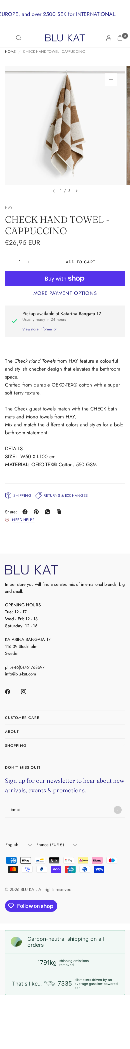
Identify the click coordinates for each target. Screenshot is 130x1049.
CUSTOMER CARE (22, 717)
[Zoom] (111, 79)
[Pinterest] (38, 512)
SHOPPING (16, 745)
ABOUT (12, 731)
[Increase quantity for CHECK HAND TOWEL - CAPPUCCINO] (29, 262)
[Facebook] (26, 512)
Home (10, 51)
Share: (11, 512)
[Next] (76, 191)
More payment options (65, 293)
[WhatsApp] (49, 512)
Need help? (23, 519)
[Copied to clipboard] (60, 512)
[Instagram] (28, 691)
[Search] (18, 38)
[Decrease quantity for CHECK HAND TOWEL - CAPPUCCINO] (10, 262)
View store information (40, 329)
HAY (9, 207)
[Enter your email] (118, 810)
